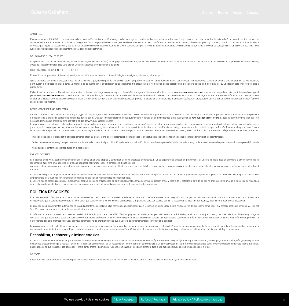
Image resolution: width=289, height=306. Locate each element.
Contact (252, 13)
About (237, 13)
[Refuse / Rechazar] (284, 300)
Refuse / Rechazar (153, 299)
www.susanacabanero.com (187, 92)
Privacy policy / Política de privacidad (197, 299)
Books (223, 13)
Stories (207, 13)
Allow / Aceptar (124, 299)
